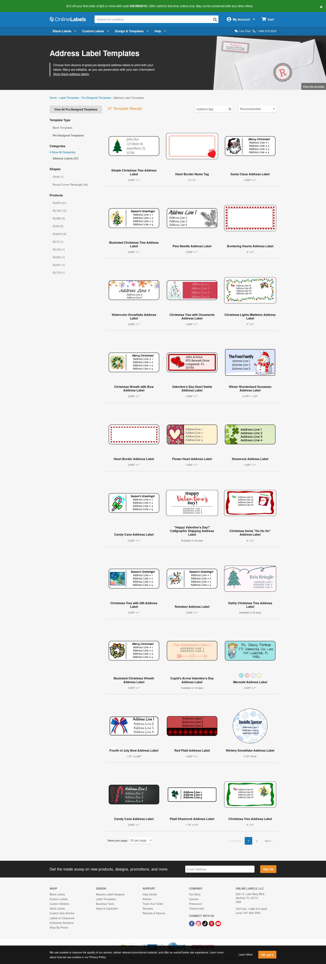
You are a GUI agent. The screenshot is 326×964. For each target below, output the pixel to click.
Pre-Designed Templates (96, 98)
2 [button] (257, 841)
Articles (147, 899)
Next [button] (268, 841)
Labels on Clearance (62, 918)
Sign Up (268, 869)
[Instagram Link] (199, 923)
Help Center (150, 894)
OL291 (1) (59, 265)
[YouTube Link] (218, 923)
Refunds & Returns (154, 913)
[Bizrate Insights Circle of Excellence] (184, 942)
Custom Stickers (59, 904)
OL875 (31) (59, 203)
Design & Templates (129, 31)
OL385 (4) (59, 218)
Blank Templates (62, 127)
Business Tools (105, 904)
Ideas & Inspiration (107, 908)
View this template (313, 86)
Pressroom (195, 904)
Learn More (246, 954)
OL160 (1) (59, 249)
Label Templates (69, 98)
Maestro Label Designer (110, 894)
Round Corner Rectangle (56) (70, 184)
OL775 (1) (59, 272)
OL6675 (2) (59, 234)
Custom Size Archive (62, 913)
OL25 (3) (58, 226)
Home (53, 98)
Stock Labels (57, 908)
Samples (148, 908)
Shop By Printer (59, 927)
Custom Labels (93, 31)
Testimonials (196, 908)
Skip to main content (14, 3)
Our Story (195, 894)
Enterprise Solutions (62, 923)
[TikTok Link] (205, 923)
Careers (194, 899)
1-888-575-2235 (266, 31)
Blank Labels (62, 31)
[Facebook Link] (192, 923)
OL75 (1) (58, 241)
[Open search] (215, 19)
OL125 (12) (59, 210)
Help (158, 31)
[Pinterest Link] (212, 923)
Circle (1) (58, 176)
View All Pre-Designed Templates (75, 109)
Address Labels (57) (65, 158)
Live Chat (245, 31)
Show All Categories (63, 152)
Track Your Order (153, 904)
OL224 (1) (59, 257)
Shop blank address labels (71, 74)
